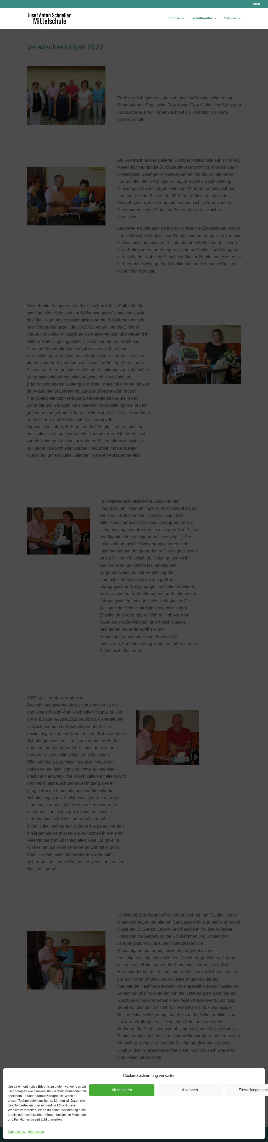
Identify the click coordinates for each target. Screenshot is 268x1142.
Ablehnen (190, 1090)
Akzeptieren (121, 1090)
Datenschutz (17, 1132)
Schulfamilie (202, 18)
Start (256, 4)
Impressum (36, 1132)
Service (230, 18)
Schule (174, 18)
